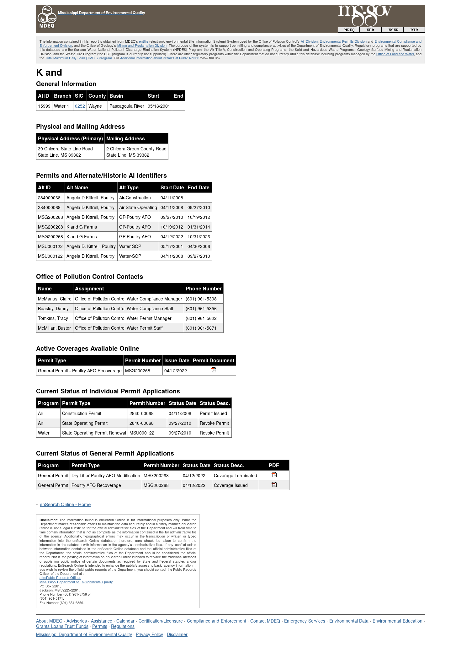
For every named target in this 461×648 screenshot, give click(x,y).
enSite (143, 41)
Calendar (125, 621)
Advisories (76, 621)
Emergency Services (304, 621)
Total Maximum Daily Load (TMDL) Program (78, 57)
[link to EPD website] (371, 30)
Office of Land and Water (395, 53)
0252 (80, 106)
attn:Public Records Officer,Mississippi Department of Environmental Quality (76, 579)
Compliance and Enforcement (216, 621)
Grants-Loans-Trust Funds (62, 626)
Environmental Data (349, 621)
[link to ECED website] (393, 30)
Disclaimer (177, 634)
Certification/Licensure (161, 621)
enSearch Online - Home (65, 504)
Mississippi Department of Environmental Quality (84, 634)
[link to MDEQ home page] (349, 30)
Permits (99, 626)
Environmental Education (397, 621)
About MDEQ (49, 621)
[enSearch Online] (47, 7)
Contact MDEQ (265, 621)
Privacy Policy (149, 634)
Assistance (101, 621)
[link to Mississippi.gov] (365, 8)
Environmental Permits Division (343, 41)
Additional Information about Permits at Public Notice (159, 57)
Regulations (123, 626)
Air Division (309, 41)
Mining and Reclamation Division (142, 45)
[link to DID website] (414, 30)
